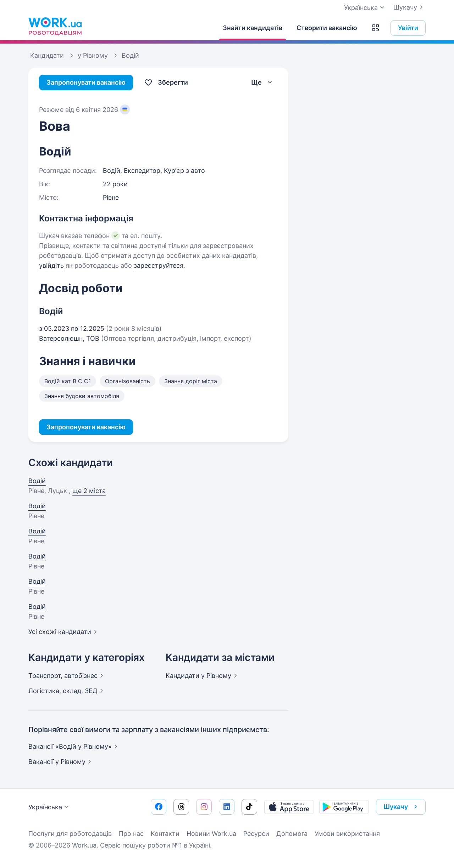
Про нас (131, 833)
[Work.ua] (55, 26)
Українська (45, 807)
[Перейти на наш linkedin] (226, 807)
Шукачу (405, 7)
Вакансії (56, 761)
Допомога (292, 833)
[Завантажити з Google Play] (344, 807)
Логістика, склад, (63, 691)
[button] (375, 28)
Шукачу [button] (395, 806)
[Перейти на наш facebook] (158, 807)
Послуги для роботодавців (70, 833)
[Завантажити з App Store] (289, 807)
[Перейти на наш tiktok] (249, 807)
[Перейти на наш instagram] (204, 807)
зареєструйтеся (158, 265)
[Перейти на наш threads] (181, 807)
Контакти (165, 833)
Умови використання (347, 833)
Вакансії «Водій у (70, 746)
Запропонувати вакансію (86, 82)
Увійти (408, 28)
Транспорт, (63, 675)
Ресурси (256, 833)
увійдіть (51, 265)
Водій (37, 481)
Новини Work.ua (211, 833)
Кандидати (198, 675)
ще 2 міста (89, 490)
